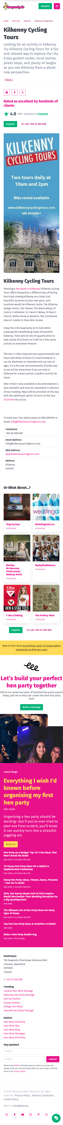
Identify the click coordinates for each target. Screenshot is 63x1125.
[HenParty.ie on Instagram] (31, 1115)
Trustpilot (42, 113)
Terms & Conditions (43, 1095)
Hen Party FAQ (11, 1025)
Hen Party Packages (14, 1033)
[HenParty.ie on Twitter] (7, 1115)
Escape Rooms (12, 1002)
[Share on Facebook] (15, 92)
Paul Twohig (19, 938)
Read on (10, 844)
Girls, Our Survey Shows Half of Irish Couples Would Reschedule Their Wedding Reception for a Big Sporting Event (31, 896)
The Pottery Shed (44, 615)
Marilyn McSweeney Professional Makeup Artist (14, 570)
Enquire (45, 6)
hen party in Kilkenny (27, 288)
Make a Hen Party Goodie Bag (20, 934)
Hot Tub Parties (12, 998)
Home (6, 21)
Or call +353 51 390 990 (33, 124)
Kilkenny (27, 21)
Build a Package (32, 707)
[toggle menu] (57, 6)
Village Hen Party (13, 1006)
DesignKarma (21, 1105)
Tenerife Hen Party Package (19, 1010)
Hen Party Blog (12, 1029)
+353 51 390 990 (14, 979)
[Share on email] (7, 92)
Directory (16, 21)
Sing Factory (13, 524)
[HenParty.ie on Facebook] (15, 1115)
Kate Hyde (9, 809)
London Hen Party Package (18, 990)
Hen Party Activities (14, 1037)
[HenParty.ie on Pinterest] (38, 1115)
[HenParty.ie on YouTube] (23, 1115)
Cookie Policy (11, 1099)
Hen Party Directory (14, 1021)
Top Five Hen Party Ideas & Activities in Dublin (30, 923)
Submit (53, 1059)
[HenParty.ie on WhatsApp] (46, 1115)
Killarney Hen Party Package (19, 994)
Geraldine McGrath (22, 860)
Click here (9, 399)
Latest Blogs (11, 771)
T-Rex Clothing (14, 615)
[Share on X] (23, 92)
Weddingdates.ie (44, 524)
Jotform (17, 1065)
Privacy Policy (22, 1095)
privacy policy (20, 1071)
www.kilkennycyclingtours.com (22, 454)
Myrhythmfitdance (45, 565)
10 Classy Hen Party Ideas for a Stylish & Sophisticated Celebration (26, 868)
